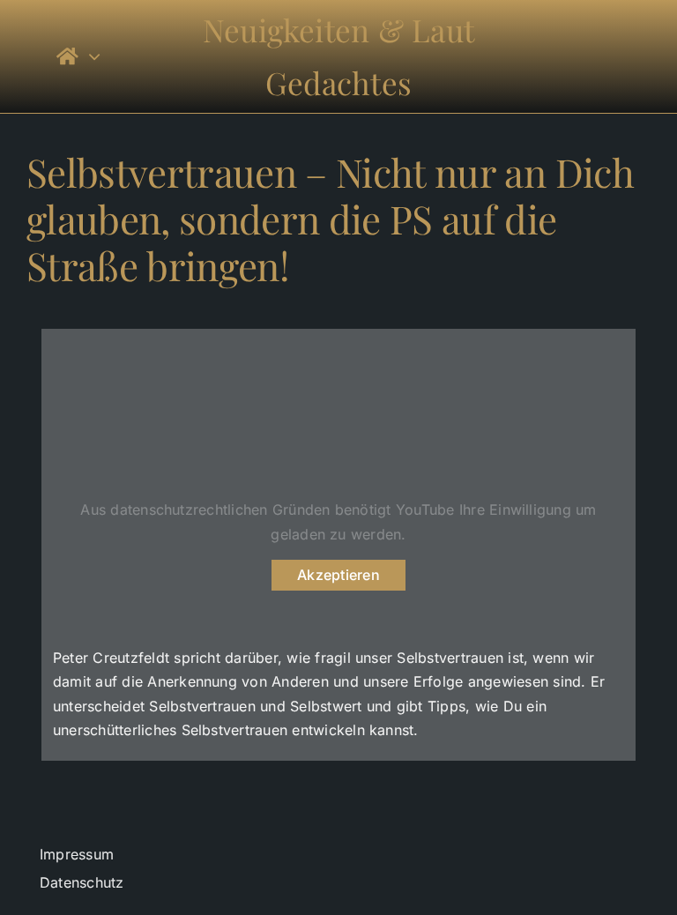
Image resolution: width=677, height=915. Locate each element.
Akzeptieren (338, 575)
